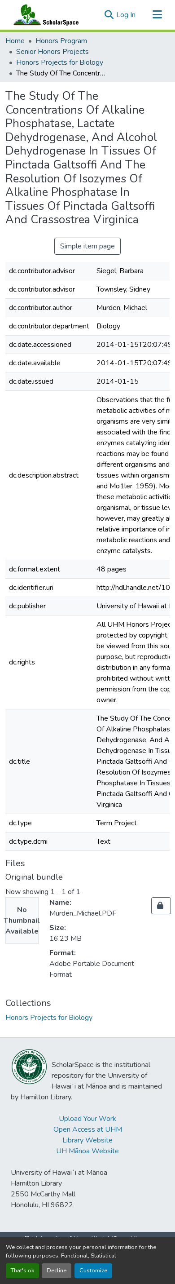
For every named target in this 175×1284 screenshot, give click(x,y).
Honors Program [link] (61, 41)
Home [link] (15, 41)
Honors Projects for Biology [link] (59, 62)
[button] (44, 15)
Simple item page (87, 246)
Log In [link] (126, 15)
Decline (56, 1270)
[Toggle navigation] (157, 14)
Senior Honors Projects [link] (52, 52)
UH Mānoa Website (87, 1151)
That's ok (22, 1270)
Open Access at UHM (87, 1129)
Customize (93, 1270)
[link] (161, 905)
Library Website (87, 1140)
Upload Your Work (87, 1119)
